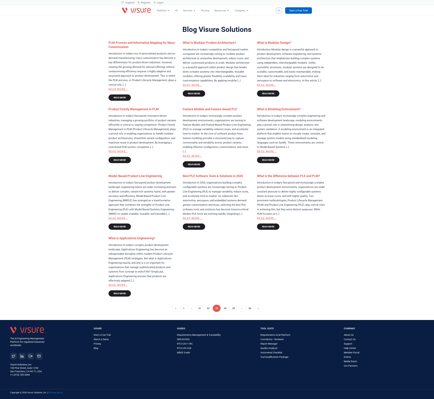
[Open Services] (194, 10)
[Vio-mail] (39, 356)
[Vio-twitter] (13, 356)
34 (225, 308)
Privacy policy (56, 392)
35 (233, 308)
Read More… (118, 89)
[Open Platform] (168, 10)
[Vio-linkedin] (22, 356)
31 (199, 308)
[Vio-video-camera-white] (30, 356)
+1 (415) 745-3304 (20, 374)
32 (208, 308)
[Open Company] (247, 10)
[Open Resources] (228, 10)
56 (250, 308)
